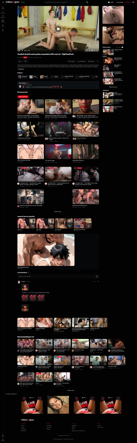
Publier (111, 2)
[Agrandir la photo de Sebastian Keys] (75, 116)
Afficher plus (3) (113, 87)
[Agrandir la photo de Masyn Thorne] (18, 384)
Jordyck (23, 281)
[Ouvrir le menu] (3, 2)
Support (48, 429)
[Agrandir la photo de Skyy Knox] (91, 367)
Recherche (23, 430)
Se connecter (120, 2)
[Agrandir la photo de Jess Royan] (18, 206)
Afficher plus (21, 69)
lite (23, 2)
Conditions (74, 425)
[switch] (122, 47)
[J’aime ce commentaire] (94, 281)
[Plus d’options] (97, 61)
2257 (73, 429)
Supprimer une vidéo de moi (78, 430)
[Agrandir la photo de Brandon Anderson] (37, 367)
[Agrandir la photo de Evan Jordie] (18, 350)
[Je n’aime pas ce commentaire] (98, 281)
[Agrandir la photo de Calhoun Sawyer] (73, 367)
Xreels (22, 427)
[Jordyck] (18, 281)
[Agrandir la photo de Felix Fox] (55, 350)
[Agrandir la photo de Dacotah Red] (55, 384)
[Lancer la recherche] (87, 2)
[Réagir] (92, 50)
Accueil (22, 425)
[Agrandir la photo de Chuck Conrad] (109, 350)
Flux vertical (100, 427)
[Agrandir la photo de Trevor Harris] (48, 139)
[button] (20, 61)
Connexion (48, 427)
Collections (23, 429)
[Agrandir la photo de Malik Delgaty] (37, 350)
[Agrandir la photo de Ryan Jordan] (46, 139)
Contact (99, 425)
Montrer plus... (58, 211)
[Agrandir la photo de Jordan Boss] (74, 116)
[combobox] (66, 2)
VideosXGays (59, 439)
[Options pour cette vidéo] (43, 118)
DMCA (73, 427)
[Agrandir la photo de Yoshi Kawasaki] (18, 183)
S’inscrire (128, 2)
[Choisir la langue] (133, 2)
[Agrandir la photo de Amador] (73, 350)
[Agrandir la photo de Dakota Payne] (75, 139)
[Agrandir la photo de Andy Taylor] (74, 139)
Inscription (48, 425)
